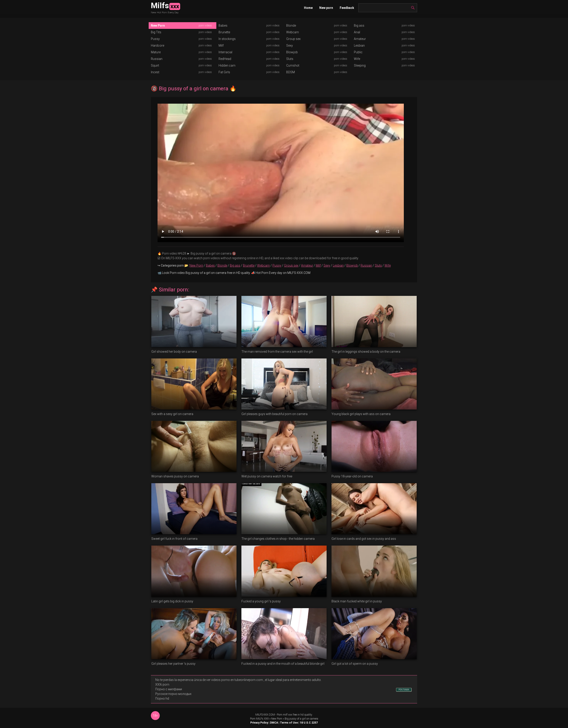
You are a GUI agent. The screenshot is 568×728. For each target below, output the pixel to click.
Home (308, 8)
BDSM (290, 72)
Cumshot (292, 65)
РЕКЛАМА (403, 689)
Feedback (347, 8)
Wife (357, 59)
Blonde (291, 25)
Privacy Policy (259, 722)
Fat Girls (224, 72)
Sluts (289, 59)
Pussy (155, 39)
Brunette (224, 32)
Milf (221, 45)
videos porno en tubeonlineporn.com (237, 680)
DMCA (274, 722)
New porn (326, 8)
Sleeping (360, 65)
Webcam (292, 32)
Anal (357, 32)
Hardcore (157, 45)
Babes (223, 25)
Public (358, 52)
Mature (156, 52)
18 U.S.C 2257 (309, 722)
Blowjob (292, 52)
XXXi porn (162, 684)
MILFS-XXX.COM (265, 714)
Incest (155, 72)
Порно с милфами (168, 689)
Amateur (360, 39)
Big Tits (156, 32)
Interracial (225, 52)
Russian (156, 59)
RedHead (225, 59)
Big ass (359, 25)
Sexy (289, 45)
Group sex (293, 39)
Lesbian (359, 45)
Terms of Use (289, 722)
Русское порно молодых (173, 694)
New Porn (158, 25)
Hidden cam (227, 65)
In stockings (227, 39)
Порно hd (162, 698)
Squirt (155, 65)
